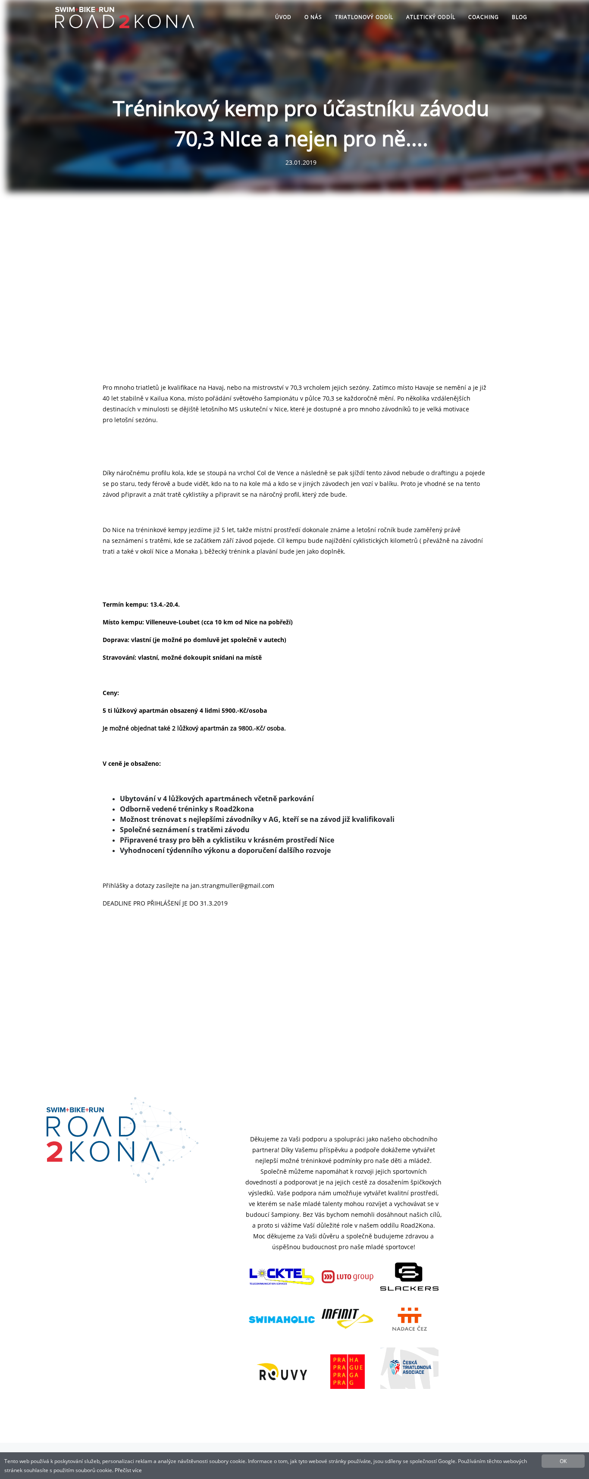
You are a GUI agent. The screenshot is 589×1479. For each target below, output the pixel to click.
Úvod (283, 17)
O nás (313, 17)
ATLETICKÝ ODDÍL (430, 17)
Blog (519, 17)
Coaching (483, 17)
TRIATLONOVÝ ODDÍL (364, 17)
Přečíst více (128, 1470)
